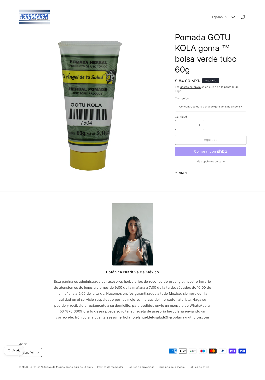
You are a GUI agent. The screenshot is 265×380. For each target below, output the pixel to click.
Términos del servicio (172, 367)
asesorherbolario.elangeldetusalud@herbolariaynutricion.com (158, 317)
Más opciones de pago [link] (211, 161)
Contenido (182, 98)
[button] (233, 16)
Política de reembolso (110, 367)
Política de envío (199, 367)
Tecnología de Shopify (79, 367)
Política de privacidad (141, 367)
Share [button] (183, 173)
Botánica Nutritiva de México (47, 367)
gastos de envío (190, 86)
